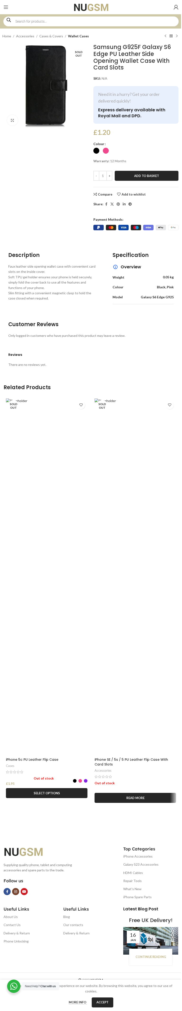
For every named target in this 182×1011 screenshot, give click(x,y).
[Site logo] (91, 7)
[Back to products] (171, 36)
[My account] (176, 7)
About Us (11, 917)
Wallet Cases (78, 36)
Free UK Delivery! (151, 920)
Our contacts (73, 925)
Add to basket (146, 176)
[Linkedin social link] (124, 204)
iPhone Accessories (138, 856)
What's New (132, 889)
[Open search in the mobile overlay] (91, 21)
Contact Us (12, 925)
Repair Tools (132, 881)
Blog (66, 917)
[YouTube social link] (24, 891)
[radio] (96, 151)
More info (78, 1002)
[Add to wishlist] (81, 405)
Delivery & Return (17, 933)
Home (6, 36)
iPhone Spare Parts (137, 897)
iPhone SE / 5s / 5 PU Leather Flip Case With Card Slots (131, 762)
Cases (10, 766)
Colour (98, 144)
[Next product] (177, 36)
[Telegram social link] (130, 204)
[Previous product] (165, 36)
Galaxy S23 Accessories (141, 864)
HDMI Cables (133, 873)
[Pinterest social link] (118, 204)
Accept (102, 1002)
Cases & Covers (51, 36)
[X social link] (112, 204)
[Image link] (27, 851)
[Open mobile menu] (6, 7)
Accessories (25, 36)
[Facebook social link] (106, 204)
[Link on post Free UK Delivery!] (150, 941)
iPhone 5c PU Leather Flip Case (32, 759)
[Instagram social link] (15, 891)
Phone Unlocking (16, 941)
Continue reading (151, 957)
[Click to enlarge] (12, 120)
